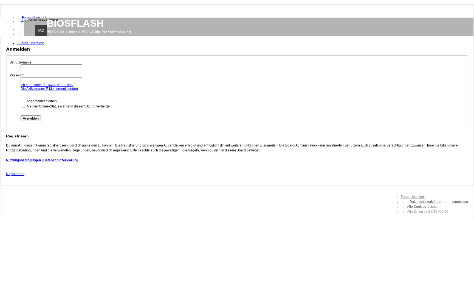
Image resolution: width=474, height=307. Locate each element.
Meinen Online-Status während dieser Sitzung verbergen (69, 106)
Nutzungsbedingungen (23, 160)
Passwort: (17, 75)
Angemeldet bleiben (41, 101)
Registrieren (15, 174)
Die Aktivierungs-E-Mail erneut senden (49, 89)
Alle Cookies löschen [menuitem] (423, 207)
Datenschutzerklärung (60, 160)
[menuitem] (21, 21)
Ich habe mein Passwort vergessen (47, 85)
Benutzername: (21, 62)
